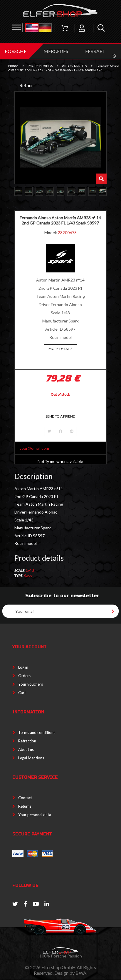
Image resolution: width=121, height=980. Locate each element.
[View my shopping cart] (65, 28)
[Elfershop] (60, 10)
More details (60, 348)
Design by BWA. (70, 973)
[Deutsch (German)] (45, 28)
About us (26, 749)
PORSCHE (15, 51)
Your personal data (34, 814)
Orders (24, 675)
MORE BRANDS (40, 66)
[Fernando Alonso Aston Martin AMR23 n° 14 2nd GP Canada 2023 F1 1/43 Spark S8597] (18, 191)
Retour (26, 85)
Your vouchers (30, 684)
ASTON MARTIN (74, 66)
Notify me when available (60, 461)
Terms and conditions (36, 732)
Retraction (27, 741)
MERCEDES (55, 51)
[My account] (82, 28)
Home (13, 66)
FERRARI (94, 51)
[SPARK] (60, 270)
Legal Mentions (31, 758)
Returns (24, 806)
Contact (25, 797)
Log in (23, 667)
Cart (22, 692)
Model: (51, 232)
